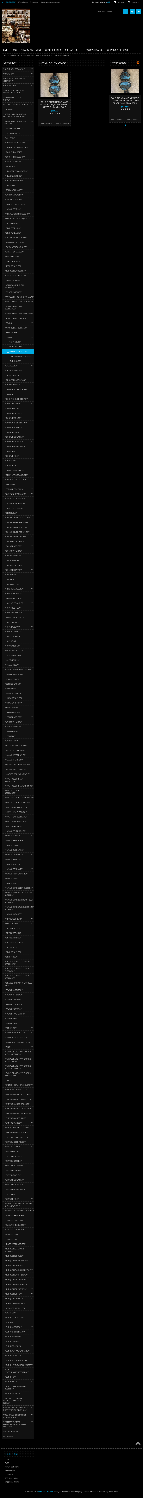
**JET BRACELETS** (13, 679)
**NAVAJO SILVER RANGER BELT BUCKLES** (18, 894)
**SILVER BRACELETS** (14, 1156)
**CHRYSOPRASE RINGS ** (16, 380)
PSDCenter (113, 1491)
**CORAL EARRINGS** (13, 432)
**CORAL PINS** (11, 451)
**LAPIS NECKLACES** (14, 195)
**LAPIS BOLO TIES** (13, 712)
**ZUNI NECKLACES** (13, 1346)
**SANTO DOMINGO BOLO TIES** (18, 1095)
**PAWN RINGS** (11, 1023)
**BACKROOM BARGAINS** (14, 69)
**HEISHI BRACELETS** (14, 589)
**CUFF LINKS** (11, 466)
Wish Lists (121, 2)
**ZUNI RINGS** (11, 1382)
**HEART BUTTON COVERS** (16, 171)
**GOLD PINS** (10, 575)
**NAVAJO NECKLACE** (14, 864)
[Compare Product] (132, 11)
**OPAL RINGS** (11, 957)
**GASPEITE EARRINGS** (15, 499)
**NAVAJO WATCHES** (13, 914)
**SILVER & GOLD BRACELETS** (17, 1137)
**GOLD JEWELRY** (13, 561)
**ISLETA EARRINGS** (13, 655)
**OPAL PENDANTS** (13, 233)
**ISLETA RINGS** (12, 665)
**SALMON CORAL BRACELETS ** (18, 1085)
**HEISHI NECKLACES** (14, 598)
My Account (34, 2)
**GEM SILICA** (11, 513)
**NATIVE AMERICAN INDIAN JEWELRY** (24, 56)
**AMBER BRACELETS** (14, 129)
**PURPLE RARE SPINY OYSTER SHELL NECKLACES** (18, 1067)
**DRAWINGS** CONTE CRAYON (12, 99)
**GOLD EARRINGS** (13, 556)
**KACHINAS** (9, 109)
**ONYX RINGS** (11, 947)
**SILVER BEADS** (12, 257)
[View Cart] (138, 11)
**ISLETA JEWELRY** (13, 660)
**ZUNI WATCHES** (12, 1394)
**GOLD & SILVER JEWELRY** (16, 527)
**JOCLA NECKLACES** (14, 190)
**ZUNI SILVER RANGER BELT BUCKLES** (16, 1388)
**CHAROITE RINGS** (13, 371)
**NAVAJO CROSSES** (13, 845)
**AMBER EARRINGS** (14, 292)
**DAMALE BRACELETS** (15, 470)
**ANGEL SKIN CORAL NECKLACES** (13, 308)
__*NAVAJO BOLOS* (15, 347)
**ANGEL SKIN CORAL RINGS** (17, 318)
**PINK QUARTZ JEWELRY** (16, 242)
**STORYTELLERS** (11, 1432)
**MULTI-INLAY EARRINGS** (16, 812)
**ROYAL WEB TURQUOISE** (16, 247)
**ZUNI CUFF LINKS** (13, 1337)
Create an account (53, 2)
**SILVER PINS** (11, 1194)
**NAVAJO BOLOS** (12, 836)
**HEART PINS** (11, 185)
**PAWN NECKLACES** (14, 1004)
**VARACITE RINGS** (13, 280)
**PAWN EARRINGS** (13, 1000)
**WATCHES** (10, 1313)
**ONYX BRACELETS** (14, 928)
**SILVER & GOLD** (12, 1147)
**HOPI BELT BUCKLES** (14, 603)
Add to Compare (62, 123)
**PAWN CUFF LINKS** (13, 995)
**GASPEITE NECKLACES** (15, 504)
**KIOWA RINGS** (11, 708)
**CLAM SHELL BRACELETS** (16, 390)
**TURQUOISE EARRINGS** (16, 1280)
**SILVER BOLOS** (12, 1152)
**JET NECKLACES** (13, 684)
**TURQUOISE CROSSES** (15, 271)
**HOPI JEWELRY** (12, 627)
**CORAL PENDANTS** (14, 442)
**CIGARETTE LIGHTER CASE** (17, 147)
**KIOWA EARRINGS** (13, 703)
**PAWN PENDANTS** (13, 1009)
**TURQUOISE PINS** (13, 1294)
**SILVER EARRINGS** (13, 1170)
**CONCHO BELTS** (13, 404)
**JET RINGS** (10, 689)
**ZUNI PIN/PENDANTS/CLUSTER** (19, 1365)
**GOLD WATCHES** (13, 584)
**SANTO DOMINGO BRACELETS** (18, 1099)
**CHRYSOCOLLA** (12, 375)
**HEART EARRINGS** (13, 176)
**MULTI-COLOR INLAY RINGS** (17, 803)
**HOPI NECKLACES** (13, 632)
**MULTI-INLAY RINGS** (14, 826)
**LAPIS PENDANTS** (13, 731)
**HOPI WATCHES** (12, 646)
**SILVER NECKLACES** (14, 1180)
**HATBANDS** (10, 166)
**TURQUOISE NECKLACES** (16, 1284)
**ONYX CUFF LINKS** (13, 933)
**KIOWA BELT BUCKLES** (15, 693)
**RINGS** (9, 1080)
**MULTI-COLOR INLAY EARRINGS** (19, 786)
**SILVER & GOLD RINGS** (15, 1142)
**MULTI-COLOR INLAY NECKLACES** (14, 792)
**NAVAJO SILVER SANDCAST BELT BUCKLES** (19, 901)
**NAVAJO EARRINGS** (14, 855)
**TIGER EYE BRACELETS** (16, 1244)
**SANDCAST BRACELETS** (16, 1090)
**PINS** (8, 1047)
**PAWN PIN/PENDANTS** (15, 1014)
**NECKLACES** (11, 924)
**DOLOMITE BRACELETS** (16, 480)
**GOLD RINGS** (11, 580)
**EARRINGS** (10, 484)
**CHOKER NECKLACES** (15, 143)
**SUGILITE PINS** (12, 1235)
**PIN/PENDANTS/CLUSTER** (16, 1038)
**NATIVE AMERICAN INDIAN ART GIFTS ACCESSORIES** (14, 115)
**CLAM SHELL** (11, 394)
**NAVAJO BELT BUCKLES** (16, 831)
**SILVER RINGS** (12, 1199)
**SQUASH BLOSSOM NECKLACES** (19, 1211)
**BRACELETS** (11, 366)
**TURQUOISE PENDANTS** (16, 1289)
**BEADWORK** (9, 86)
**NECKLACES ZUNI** (13, 919)
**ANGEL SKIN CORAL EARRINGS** (19, 302)
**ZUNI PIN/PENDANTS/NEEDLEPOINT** (18, 1371)
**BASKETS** (8, 74)
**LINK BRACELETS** (13, 200)
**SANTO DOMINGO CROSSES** (17, 1104)
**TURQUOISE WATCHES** (15, 1303)
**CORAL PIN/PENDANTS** (15, 447)
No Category (8, 1436)
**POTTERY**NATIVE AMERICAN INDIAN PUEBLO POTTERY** (14, 1424)
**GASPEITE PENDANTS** (15, 508)
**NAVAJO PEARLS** (13, 209)
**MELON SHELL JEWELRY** (16, 769)
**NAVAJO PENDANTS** (14, 869)
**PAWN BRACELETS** (14, 990)
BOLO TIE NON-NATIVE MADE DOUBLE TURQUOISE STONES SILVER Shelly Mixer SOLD (54, 104)
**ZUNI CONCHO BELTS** (15, 1332)
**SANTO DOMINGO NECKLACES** (18, 1113)
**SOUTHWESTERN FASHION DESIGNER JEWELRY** (15, 1416)
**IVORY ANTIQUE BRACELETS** (18, 670)
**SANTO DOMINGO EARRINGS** (18, 1109)
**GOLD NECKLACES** (14, 565)
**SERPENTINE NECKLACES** (17, 1133)
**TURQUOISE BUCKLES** (15, 1265)
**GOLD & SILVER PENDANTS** (17, 532)
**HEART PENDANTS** (14, 181)
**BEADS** (9, 323)
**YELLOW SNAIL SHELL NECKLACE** (14, 286)
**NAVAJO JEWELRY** (13, 860)
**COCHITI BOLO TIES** (14, 152)
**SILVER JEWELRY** (13, 1175)
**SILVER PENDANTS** (14, 1185)
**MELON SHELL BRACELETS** (17, 765)
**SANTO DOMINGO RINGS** (16, 1118)
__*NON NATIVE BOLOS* (17, 352)
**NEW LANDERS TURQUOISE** (17, 219)
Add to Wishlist (46, 123)
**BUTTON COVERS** (13, 133)
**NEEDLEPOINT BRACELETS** (17, 214)
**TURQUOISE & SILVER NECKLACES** (14, 1250)
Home (4, 56)
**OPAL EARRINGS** (13, 228)
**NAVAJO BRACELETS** (14, 841)
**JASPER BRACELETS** (14, 674)
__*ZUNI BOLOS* (14, 361)
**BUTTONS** (10, 138)
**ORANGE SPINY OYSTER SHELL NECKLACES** (18, 977)
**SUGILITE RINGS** (13, 1239)
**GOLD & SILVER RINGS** (15, 537)
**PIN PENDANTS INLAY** (15, 1033)
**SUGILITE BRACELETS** (15, 1216)
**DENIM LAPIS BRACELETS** (16, 475)
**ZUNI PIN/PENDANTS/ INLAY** (17, 1360)
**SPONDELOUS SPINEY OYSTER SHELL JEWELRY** (18, 1205)
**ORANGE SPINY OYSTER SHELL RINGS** (18, 984)
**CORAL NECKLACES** (14, 437)
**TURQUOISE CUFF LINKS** (16, 1275)
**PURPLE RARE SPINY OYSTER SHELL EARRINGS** (18, 1060)
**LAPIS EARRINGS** (13, 727)
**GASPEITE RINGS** (13, 162)
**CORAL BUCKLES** (13, 418)
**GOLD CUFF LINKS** (13, 551)
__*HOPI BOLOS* (14, 342)
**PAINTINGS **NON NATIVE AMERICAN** (14, 80)
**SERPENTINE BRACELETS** (17, 1128)
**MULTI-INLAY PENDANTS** (16, 822)
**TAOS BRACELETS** (13, 266)
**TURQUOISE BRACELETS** (16, 1261)
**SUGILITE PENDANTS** (15, 1230)
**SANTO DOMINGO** (13, 1123)
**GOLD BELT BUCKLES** (15, 541)
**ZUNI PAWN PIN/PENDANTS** (17, 1351)
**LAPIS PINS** (10, 736)
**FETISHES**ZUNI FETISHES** (15, 105)
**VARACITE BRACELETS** (15, 1308)
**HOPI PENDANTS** (13, 636)
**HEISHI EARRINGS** (13, 594)
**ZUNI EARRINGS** (13, 1341)
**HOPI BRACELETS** (13, 613)
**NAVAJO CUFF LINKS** (14, 850)
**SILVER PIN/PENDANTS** (15, 1190)
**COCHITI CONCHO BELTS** (16, 399)
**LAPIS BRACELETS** (14, 717)
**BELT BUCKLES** (12, 333)
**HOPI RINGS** (11, 641)
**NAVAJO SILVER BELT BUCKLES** (19, 888)
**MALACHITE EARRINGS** (15, 750)
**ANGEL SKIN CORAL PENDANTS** (19, 314)
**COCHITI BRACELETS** (15, 157)
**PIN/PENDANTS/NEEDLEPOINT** (18, 1042)
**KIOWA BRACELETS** (14, 698)
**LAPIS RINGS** (11, 741)
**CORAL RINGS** (12, 456)
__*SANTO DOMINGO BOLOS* (19, 356)
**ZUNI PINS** (10, 1377)
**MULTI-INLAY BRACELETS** (16, 807)
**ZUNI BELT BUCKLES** (14, 1318)
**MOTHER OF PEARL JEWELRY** (18, 774)
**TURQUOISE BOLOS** (14, 1256)
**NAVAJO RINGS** (12, 883)
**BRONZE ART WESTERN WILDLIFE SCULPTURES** (13, 92)
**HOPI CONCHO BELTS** (15, 617)
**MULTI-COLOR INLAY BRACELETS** (14, 780)
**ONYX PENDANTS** (13, 223)
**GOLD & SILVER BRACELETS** (17, 518)
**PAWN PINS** (11, 1019)
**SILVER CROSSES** (13, 1161)
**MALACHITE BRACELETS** (16, 746)
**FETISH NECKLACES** (14, 489)
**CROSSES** (10, 461)
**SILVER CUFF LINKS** (14, 1166)
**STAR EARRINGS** (13, 261)
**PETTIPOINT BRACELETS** (16, 238)
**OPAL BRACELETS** (13, 952)
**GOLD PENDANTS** (13, 570)
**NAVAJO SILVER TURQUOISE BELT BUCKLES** (19, 908)
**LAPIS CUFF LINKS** (13, 722)
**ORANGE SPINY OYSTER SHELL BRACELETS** (18, 963)
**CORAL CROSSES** (13, 428)
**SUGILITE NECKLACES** (15, 1225)
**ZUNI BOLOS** (11, 1322)
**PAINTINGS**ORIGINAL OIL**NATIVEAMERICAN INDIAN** (13, 1400)
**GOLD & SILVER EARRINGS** (17, 523)
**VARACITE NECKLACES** (15, 276)
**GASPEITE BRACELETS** (15, 494)
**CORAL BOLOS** (12, 409)
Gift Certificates (23, 2)
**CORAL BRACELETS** (14, 413)
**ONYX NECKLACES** (14, 943)
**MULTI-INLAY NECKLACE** (16, 817)
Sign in (43, 2)
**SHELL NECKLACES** (14, 252)
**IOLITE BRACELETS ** (14, 651)
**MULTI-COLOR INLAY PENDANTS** (19, 798)
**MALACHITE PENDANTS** (16, 755)
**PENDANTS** (11, 1028)
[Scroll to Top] (137, 1444)
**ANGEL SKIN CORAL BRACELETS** (19, 297)
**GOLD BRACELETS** (14, 546)
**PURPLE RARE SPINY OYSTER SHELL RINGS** (18, 1074)
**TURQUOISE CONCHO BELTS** (18, 1270)
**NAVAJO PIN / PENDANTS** (16, 874)
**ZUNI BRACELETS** (13, 1327)
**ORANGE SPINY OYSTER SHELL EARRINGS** (18, 970)
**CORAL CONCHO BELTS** (16, 423)
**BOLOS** (46, 56)
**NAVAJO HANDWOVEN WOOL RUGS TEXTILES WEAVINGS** (15, 1409)
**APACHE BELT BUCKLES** (16, 328)
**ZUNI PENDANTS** (13, 1356)
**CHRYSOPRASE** (12, 385)
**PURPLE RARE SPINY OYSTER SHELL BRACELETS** (18, 1053)
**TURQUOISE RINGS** (14, 1299)
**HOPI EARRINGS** (13, 622)
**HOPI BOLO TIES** (13, 608)
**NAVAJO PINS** (11, 879)
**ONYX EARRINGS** (13, 938)
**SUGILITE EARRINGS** (14, 1220)
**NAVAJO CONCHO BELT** (15, 204)
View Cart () (136, 2)
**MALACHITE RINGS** (14, 760)
